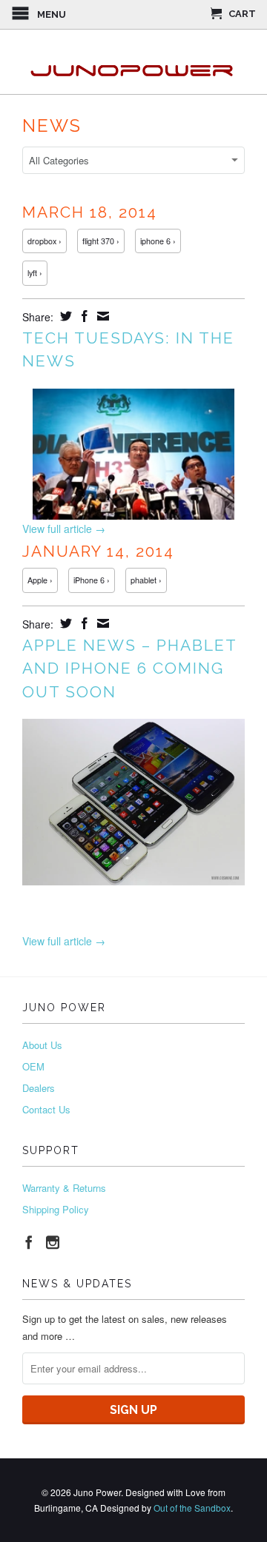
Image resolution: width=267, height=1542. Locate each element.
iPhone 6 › (91, 580)
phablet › (146, 580)
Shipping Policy (55, 1209)
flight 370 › (100, 241)
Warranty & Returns (64, 1188)
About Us (42, 1045)
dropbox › (44, 241)
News (52, 125)
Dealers (38, 1088)
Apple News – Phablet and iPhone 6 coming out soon (129, 668)
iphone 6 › (158, 241)
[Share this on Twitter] (64, 316)
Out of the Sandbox (192, 1507)
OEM (33, 1066)
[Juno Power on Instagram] (52, 1242)
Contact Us (46, 1109)
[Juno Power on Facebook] (29, 1242)
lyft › (34, 272)
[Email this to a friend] (101, 316)
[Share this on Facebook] (82, 316)
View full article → (63, 528)
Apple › (40, 580)
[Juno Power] (133, 62)
